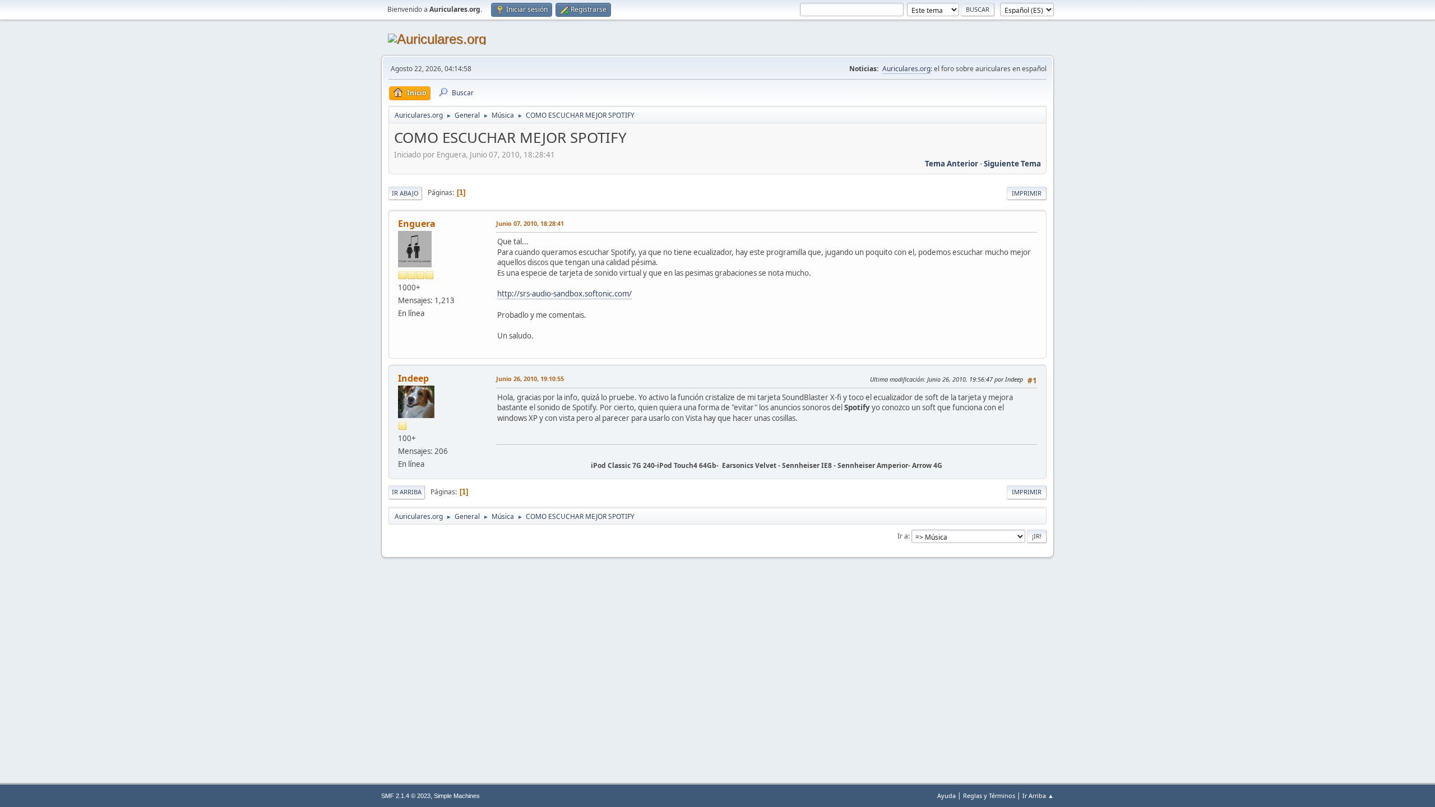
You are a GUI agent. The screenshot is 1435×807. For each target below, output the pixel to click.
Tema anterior (951, 164)
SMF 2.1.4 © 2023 (405, 795)
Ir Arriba (407, 492)
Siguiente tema (1012, 164)
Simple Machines (457, 795)
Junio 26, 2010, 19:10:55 (530, 378)
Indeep (413, 378)
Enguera (417, 223)
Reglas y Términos (989, 795)
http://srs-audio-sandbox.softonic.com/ (564, 294)
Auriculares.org (906, 68)
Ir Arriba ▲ (1038, 795)
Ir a (902, 536)
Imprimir (1026, 193)
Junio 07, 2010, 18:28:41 (530, 223)
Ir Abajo (405, 193)
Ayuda (946, 795)
